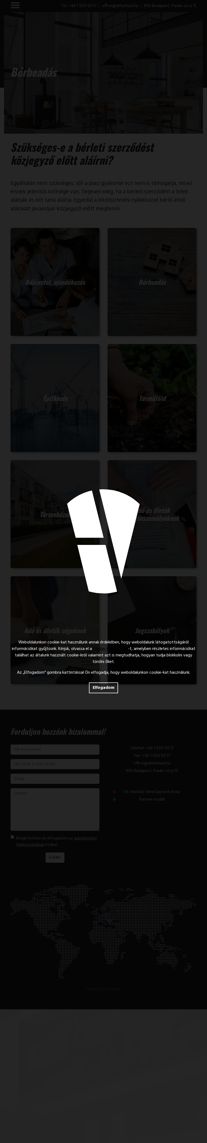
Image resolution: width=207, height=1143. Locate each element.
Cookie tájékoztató (110, 648)
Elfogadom (103, 687)
